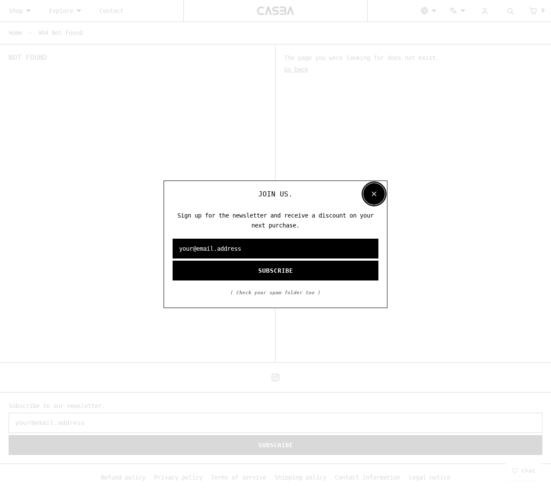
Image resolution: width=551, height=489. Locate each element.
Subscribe (275, 271)
